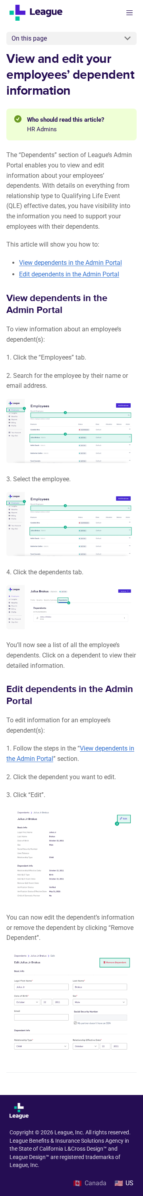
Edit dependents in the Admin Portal (69, 274)
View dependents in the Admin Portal (70, 262)
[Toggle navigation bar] (129, 13)
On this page (29, 38)
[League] (39, 13)
